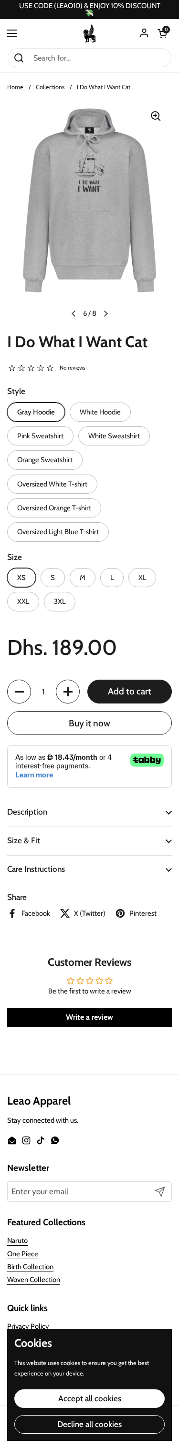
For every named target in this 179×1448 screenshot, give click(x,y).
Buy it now (89, 723)
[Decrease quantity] (19, 691)
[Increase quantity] (68, 691)
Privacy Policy (28, 1326)
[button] (162, 33)
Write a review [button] (89, 1017)
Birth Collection (30, 1266)
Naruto (17, 1240)
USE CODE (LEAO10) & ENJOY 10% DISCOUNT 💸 (89, 9)
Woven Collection (33, 1279)
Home (15, 87)
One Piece (22, 1254)
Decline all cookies (89, 1424)
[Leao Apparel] (90, 33)
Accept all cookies (89, 1398)
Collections (50, 87)
